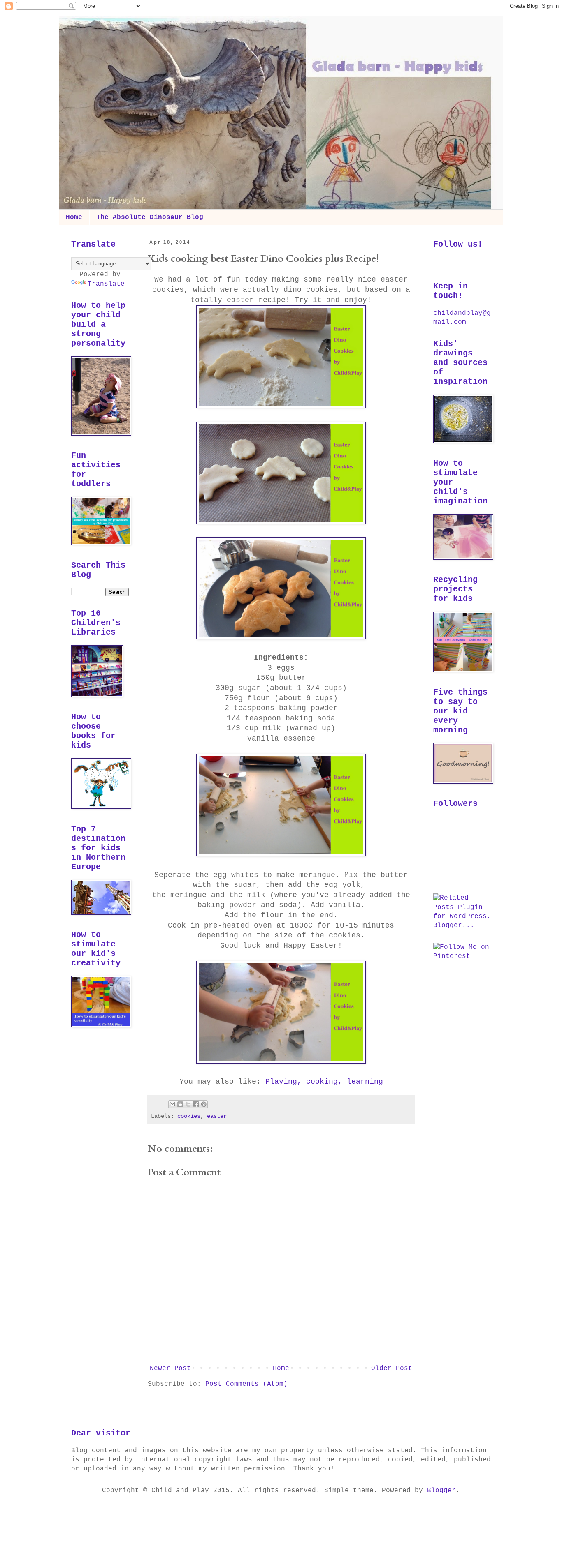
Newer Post (170, 1368)
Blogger (441, 1490)
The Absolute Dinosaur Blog (149, 217)
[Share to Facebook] (196, 1104)
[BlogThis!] (180, 1104)
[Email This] (172, 1104)
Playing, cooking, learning (324, 1082)
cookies (188, 1116)
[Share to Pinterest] (204, 1104)
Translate (106, 284)
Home (74, 217)
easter (217, 1116)
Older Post (391, 1368)
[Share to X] (188, 1104)
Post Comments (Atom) (246, 1384)
